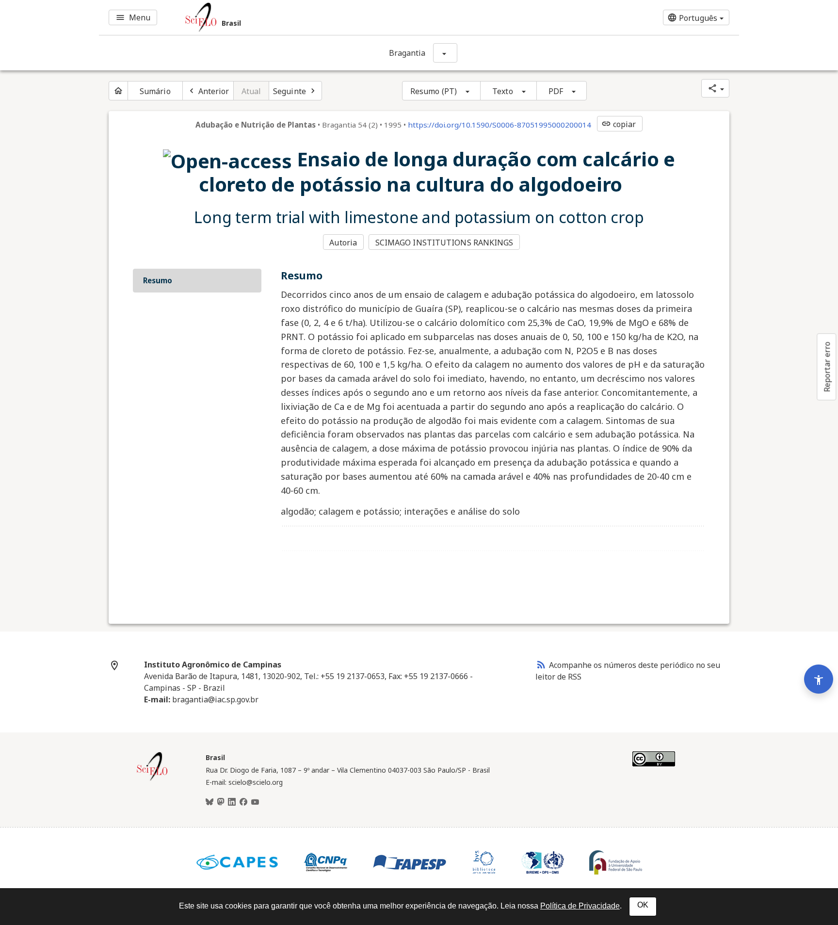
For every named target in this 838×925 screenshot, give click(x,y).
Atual (251, 91)
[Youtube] (255, 802)
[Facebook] (243, 802)
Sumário (155, 91)
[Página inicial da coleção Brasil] (152, 779)
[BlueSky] (209, 802)
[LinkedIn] (232, 802)
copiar (618, 124)
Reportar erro (827, 366)
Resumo (157, 280)
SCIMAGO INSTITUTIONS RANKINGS (444, 242)
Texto (502, 91)
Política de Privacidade (580, 906)
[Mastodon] (220, 802)
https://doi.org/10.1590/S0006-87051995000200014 (499, 125)
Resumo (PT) (433, 91)
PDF (555, 91)
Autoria (343, 242)
